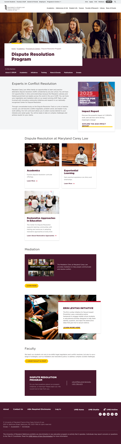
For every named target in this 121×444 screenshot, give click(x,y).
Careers (81, 8)
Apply (91, 1)
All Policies (26, 426)
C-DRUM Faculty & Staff (36, 361)
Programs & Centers (33, 48)
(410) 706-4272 (77, 384)
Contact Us (18, 409)
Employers (42, 1)
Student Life (73, 8)
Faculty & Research (91, 8)
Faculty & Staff (21, 1)
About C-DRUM (10, 72)
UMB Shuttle (93, 410)
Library (102, 8)
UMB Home (79, 410)
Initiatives (34, 72)
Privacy (5, 426)
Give (86, 1)
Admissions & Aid (62, 8)
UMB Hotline (112, 410)
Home (14, 48)
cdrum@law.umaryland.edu (81, 382)
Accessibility (15, 426)
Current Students (9, 1)
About (6, 409)
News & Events (111, 8)
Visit (95, 1)
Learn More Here (71, 327)
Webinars (101, 1)
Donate (78, 72)
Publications (68, 72)
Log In (109, 1)
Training (44, 72)
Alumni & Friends (32, 1)
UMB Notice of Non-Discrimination (41, 436)
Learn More (31, 286)
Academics (50, 8)
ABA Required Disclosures (39, 409)
